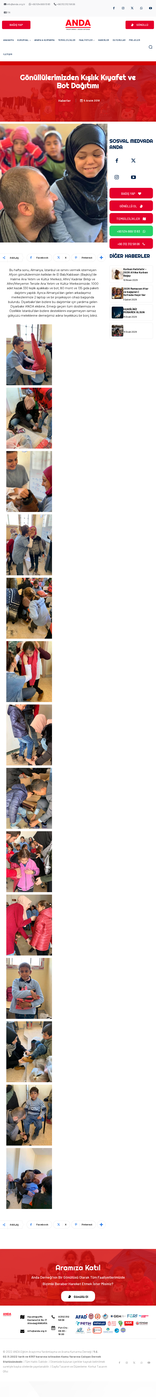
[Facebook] (113, 8)
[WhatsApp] (141, 8)
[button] (150, 47)
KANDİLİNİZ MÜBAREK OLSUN (134, 310)
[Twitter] (133, 161)
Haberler (64, 100)
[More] (101, 258)
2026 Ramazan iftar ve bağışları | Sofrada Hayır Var (135, 291)
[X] (132, 8)
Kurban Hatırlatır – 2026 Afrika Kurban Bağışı (135, 272)
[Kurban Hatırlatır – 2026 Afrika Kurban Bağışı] (118, 273)
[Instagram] (123, 8)
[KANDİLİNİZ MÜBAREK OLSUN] (118, 312)
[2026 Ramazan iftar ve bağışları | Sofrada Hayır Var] (118, 293)
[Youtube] (150, 8)
